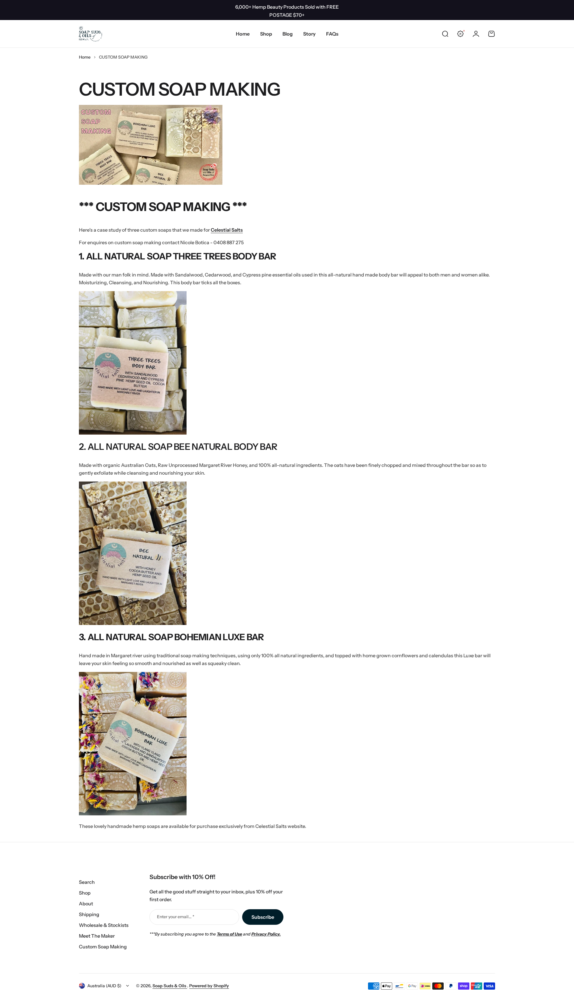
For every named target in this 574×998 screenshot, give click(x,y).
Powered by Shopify (209, 985)
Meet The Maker (97, 936)
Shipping (89, 914)
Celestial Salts (227, 230)
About (86, 904)
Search (87, 882)
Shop (85, 893)
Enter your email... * (175, 916)
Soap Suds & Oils (169, 985)
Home (85, 57)
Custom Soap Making (103, 947)
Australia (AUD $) (104, 985)
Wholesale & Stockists (104, 925)
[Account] (476, 33)
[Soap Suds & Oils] (90, 34)
